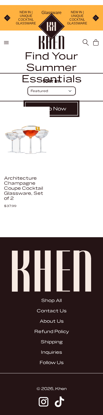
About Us (52, 321)
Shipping (52, 341)
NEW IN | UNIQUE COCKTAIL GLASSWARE (26, 17)
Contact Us (52, 310)
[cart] (96, 42)
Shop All (51, 300)
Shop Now (51, 109)
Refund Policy (51, 331)
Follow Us (52, 362)
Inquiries (51, 352)
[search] (85, 42)
